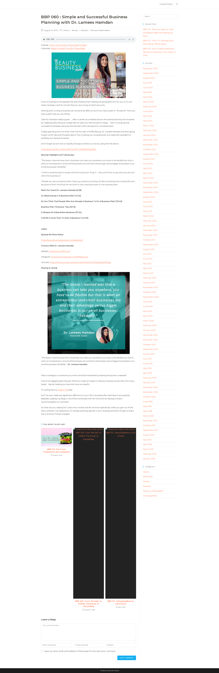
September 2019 (150, 349)
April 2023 (147, 173)
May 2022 (147, 211)
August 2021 (149, 249)
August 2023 (149, 159)
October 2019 (149, 345)
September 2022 (151, 192)
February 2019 (149, 378)
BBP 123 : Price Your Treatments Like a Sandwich (56, 450)
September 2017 (150, 430)
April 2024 (147, 121)
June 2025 (148, 88)
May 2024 (147, 116)
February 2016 (149, 454)
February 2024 (150, 130)
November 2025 (150, 68)
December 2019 (150, 335)
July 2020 (147, 302)
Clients (66, 30)
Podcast (84, 30)
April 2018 (147, 411)
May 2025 (147, 92)
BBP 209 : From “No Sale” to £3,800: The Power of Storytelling (88, 603)
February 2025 (150, 107)
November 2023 (150, 145)
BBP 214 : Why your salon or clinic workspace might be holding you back (158, 32)
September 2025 (151, 73)
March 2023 (148, 178)
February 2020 (150, 325)
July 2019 (147, 359)
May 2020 (147, 311)
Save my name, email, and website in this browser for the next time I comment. (80, 651)
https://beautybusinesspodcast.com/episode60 (62, 240)
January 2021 (149, 283)
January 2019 (149, 383)
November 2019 (150, 340)
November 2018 (150, 392)
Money (75, 30)
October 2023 (149, 149)
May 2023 (147, 168)
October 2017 (149, 425)
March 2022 (148, 216)
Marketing (148, 477)
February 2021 (149, 278)
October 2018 (149, 397)
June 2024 (148, 111)
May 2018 (147, 406)
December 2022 (150, 183)
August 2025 (149, 78)
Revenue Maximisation (100, 30)
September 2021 (150, 245)
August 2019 (149, 354)
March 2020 (148, 321)
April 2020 (148, 316)
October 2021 (149, 240)
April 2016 (147, 444)
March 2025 (148, 102)
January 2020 (149, 330)
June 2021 (147, 259)
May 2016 (147, 440)
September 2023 (151, 154)
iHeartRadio (79, 48)
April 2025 (147, 97)
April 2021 (147, 268)
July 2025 (147, 83)
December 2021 (150, 230)
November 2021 (150, 235)
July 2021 (147, 254)
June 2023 (148, 164)
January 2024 (149, 135)
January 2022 (149, 226)
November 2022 (150, 187)
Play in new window (58, 45)
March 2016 (148, 449)
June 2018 (148, 402)
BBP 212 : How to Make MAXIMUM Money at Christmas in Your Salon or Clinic (159, 52)
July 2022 (147, 202)
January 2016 (149, 459)
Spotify (70, 48)
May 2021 (147, 264)
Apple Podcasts (58, 48)
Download (73, 45)
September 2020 (151, 297)
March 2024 (148, 126)
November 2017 (150, 421)
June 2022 (148, 206)
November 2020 (150, 287)
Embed (83, 45)
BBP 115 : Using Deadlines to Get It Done (121, 602)
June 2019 (147, 364)
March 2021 (148, 273)
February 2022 (150, 221)
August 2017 (149, 435)
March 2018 (148, 416)
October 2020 (149, 292)
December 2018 (150, 387)
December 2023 (150, 140)
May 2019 (147, 368)
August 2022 (149, 197)
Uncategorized (150, 496)
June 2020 (148, 306)
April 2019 (147, 373)
